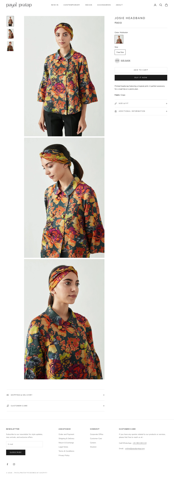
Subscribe (16, 452)
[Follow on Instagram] (14, 464)
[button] (141, 60)
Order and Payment (66, 434)
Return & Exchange (66, 443)
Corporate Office (96, 434)
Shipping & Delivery (66, 438)
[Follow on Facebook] (7, 464)
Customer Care (96, 438)
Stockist (93, 447)
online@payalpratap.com (135, 448)
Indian (88, 5)
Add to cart (141, 70)
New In (54, 5)
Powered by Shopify (37, 473)
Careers (93, 443)
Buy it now (141, 78)
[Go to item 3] (10, 46)
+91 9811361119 (139, 443)
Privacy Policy (64, 455)
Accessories (104, 5)
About (119, 5)
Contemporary (72, 5)
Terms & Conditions (66, 451)
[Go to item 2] (10, 33)
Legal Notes (63, 447)
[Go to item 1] (10, 21)
